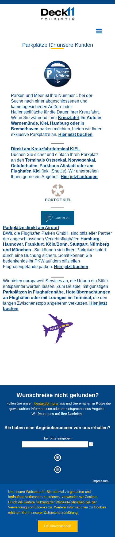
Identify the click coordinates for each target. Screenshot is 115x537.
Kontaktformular (46, 403)
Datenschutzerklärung (61, 513)
